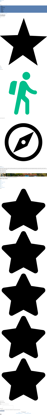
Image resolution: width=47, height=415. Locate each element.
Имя (0, 403)
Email (0, 404)
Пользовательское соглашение (28, 413)
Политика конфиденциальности (19, 413)
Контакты (19, 412)
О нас (28, 412)
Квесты (2, 8)
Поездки (2, 9)
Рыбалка (2, 10)
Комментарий (1, 408)
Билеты (2, 6)
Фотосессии (2, 11)
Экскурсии (2, 12)
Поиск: (0, 4)
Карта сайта (24, 412)
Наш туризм (2, 2)
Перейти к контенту (2, 0)
